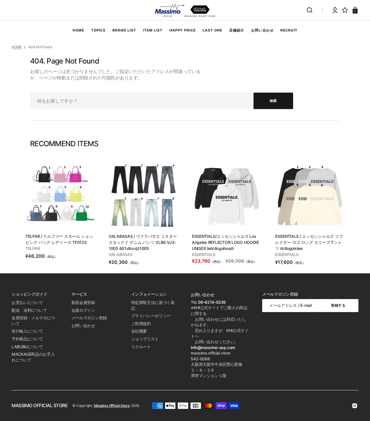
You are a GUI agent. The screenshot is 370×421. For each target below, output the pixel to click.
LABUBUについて (27, 346)
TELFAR (32, 248)
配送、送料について (29, 310)
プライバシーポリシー (151, 315)
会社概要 (139, 331)
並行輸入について (27, 331)
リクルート (141, 346)
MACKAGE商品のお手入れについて (33, 357)
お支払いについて (27, 302)
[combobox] (161, 100)
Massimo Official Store (112, 405)
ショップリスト (145, 338)
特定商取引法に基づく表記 (153, 305)
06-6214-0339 (212, 302)
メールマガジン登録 (89, 317)
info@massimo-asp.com (213, 347)
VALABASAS (120, 254)
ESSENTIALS (203, 254)
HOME (17, 47)
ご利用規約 (141, 323)
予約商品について (27, 338)
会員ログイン (83, 310)
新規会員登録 (83, 302)
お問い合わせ (83, 325)
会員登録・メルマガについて (33, 320)
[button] (310, 10)
